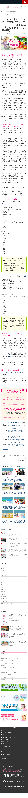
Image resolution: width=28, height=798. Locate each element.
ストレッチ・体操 (4, 584)
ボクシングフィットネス (6, 572)
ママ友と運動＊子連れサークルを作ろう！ (10, 658)
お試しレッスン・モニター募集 (7, 660)
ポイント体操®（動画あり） (7, 674)
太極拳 (2, 580)
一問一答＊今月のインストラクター (8, 672)
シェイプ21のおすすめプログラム (19, 33)
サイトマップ (5, 751)
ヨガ (2, 565)
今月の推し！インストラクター (7, 677)
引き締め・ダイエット (5, 598)
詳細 (25, 276)
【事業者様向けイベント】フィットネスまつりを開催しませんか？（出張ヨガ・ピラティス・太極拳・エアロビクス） (16, 436)
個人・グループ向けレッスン (8, 732)
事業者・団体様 (5, 734)
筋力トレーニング (4, 596)
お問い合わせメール (9, 356)
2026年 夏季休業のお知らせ (15, 621)
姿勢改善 (3, 591)
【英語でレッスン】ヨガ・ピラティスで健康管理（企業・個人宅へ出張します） (17, 555)
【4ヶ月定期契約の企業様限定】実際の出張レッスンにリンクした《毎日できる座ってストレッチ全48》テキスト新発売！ (16, 441)
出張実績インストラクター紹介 (7, 679)
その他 (2, 653)
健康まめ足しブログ (5, 656)
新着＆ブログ (5, 741)
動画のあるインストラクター (7, 606)
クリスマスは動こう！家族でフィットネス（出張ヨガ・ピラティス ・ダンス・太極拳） (13, 459)
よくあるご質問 (7, 746)
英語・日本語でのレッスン (6, 603)
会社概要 (4, 758)
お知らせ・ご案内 (4, 665)
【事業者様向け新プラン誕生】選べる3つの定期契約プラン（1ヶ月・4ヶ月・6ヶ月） (16, 445)
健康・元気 (3, 589)
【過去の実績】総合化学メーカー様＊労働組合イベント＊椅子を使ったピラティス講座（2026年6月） (17, 534)
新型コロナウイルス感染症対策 (14, 372)
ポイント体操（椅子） (5, 587)
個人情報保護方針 (6, 754)
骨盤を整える (4, 594)
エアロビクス (4, 568)
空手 (2, 582)
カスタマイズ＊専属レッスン (7, 670)
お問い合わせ (25, 2)
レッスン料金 (5, 739)
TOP (3, 730)
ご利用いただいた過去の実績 (7, 663)
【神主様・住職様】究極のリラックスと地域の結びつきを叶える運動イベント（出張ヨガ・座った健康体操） (16, 427)
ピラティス (3, 575)
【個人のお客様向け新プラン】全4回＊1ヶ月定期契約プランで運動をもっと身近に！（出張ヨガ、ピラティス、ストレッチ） (16, 431)
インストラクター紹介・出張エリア (9, 737)
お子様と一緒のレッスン (6, 601)
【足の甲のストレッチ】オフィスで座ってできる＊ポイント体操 (14, 456)
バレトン (3, 577)
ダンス (2, 570)
